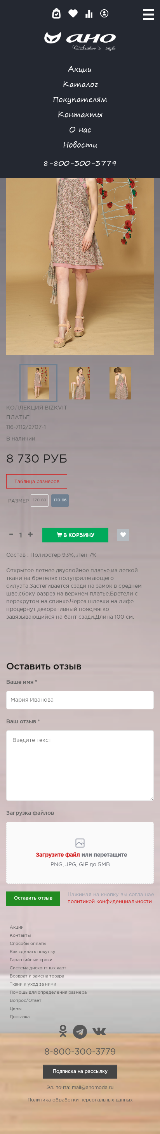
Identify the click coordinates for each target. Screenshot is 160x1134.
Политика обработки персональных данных (80, 1100)
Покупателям (80, 99)
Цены (15, 1009)
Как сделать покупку (33, 952)
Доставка (20, 1017)
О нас (80, 129)
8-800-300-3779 (80, 163)
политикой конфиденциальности (110, 902)
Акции (80, 68)
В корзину (78, 535)
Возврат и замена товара (37, 976)
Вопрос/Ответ (26, 1001)
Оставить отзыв (33, 898)
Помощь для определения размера (48, 993)
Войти (104, 13)
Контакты (80, 114)
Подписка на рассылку (80, 1071)
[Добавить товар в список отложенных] (123, 535)
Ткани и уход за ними (33, 984)
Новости (80, 144)
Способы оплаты (28, 944)
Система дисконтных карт (38, 968)
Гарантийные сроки (31, 960)
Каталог (80, 83)
